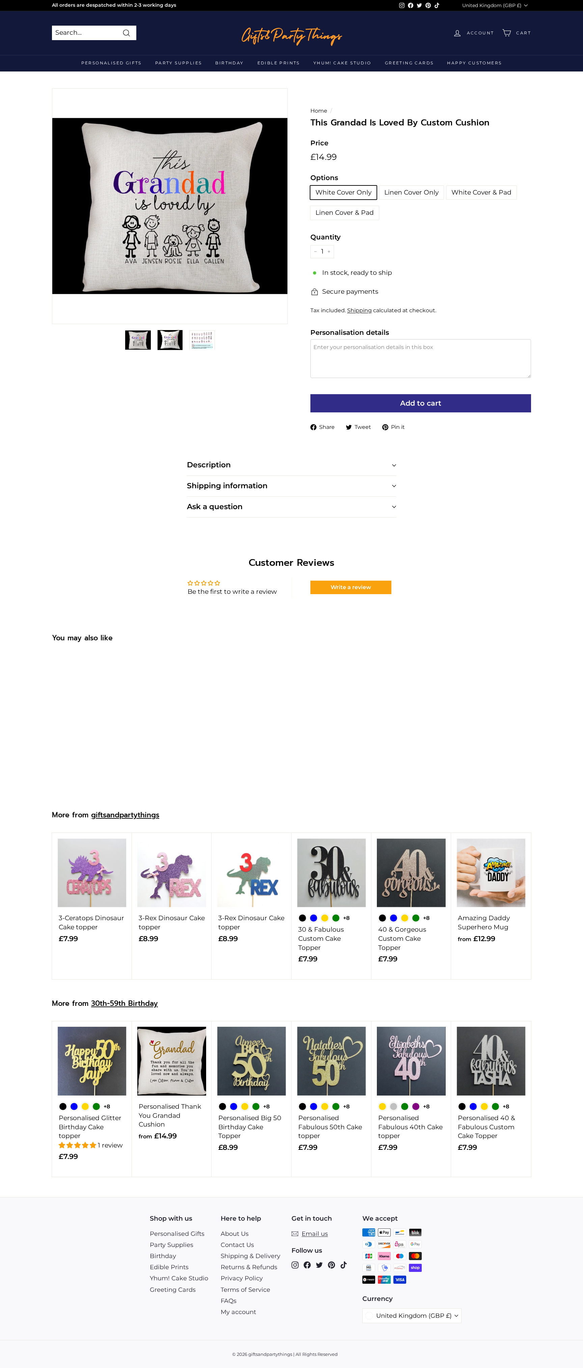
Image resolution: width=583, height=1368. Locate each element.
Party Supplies (178, 62)
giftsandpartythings (125, 815)
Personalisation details (349, 332)
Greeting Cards (409, 62)
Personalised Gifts (111, 62)
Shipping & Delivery (250, 1256)
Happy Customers (474, 62)
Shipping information (227, 485)
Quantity (325, 237)
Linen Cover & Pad (344, 212)
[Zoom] (169, 206)
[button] (78, 1145)
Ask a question (215, 506)
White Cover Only (343, 192)
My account (238, 1312)
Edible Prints (278, 62)
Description (209, 464)
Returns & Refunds (249, 1267)
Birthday (229, 62)
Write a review (351, 587)
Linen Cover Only (411, 192)
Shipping (359, 310)
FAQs (229, 1301)
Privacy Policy (242, 1278)
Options (324, 178)
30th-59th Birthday (124, 1003)
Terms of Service (245, 1289)
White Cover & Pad (481, 192)
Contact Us (237, 1245)
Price (319, 143)
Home (318, 110)
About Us (235, 1234)
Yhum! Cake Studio (342, 62)
